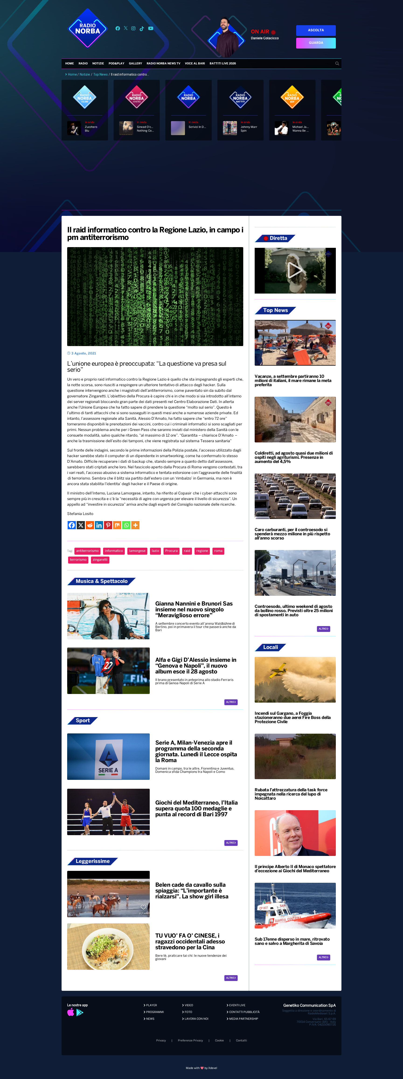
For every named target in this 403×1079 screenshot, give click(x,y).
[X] (81, 525)
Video (188, 1005)
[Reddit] (90, 525)
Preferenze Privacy (190, 1040)
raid (187, 551)
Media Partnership (243, 1019)
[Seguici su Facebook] (117, 29)
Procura (171, 551)
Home (69, 63)
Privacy (161, 1040)
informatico (114, 551)
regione (202, 551)
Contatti (241, 1040)
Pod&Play (116, 63)
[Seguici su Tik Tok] (141, 29)
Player (151, 1005)
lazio (155, 551)
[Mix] (117, 525)
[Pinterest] (108, 525)
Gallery (135, 63)
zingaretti (100, 559)
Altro (230, 702)
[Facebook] (72, 525)
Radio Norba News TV (163, 63)
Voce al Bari (195, 63)
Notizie (98, 63)
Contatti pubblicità (244, 1012)
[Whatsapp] (126, 525)
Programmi (155, 1012)
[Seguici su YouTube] (150, 29)
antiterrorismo (87, 551)
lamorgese (137, 551)
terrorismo (78, 559)
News (150, 1019)
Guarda (316, 43)
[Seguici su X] (126, 29)
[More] (135, 525)
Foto (188, 1012)
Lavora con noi (196, 1019)
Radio (83, 63)
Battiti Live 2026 (223, 63)
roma (218, 551)
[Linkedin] (99, 525)
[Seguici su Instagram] (133, 29)
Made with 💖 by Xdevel (201, 1068)
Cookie (219, 1040)
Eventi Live (237, 1005)
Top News (100, 74)
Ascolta (316, 30)
